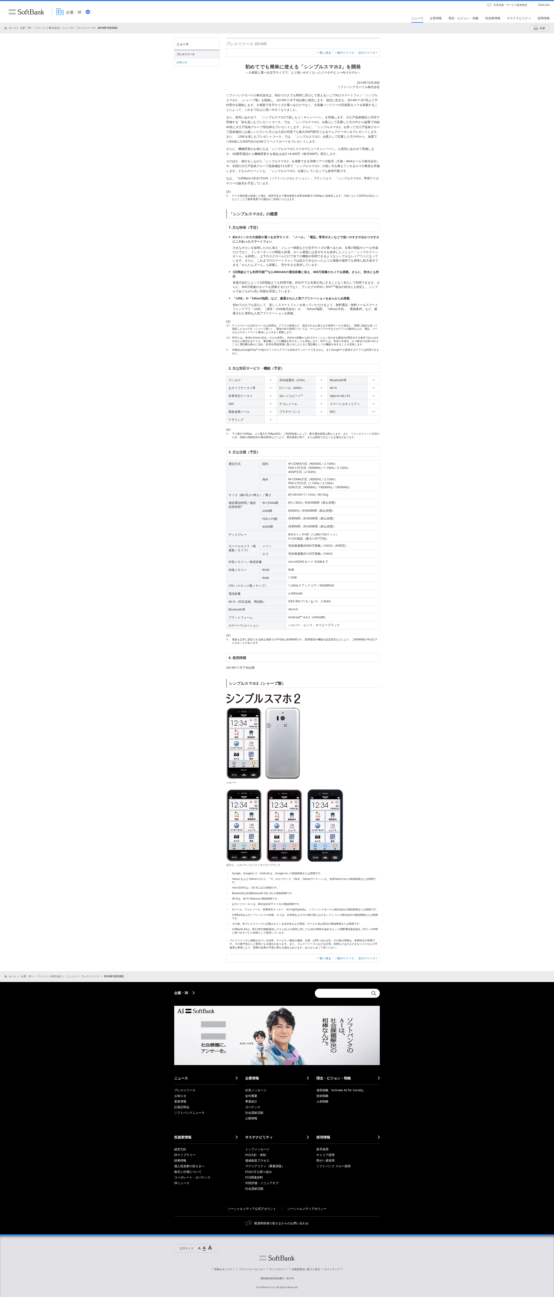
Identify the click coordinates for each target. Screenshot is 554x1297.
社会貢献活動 (254, 1113)
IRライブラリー (184, 1155)
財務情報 (180, 1160)
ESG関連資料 (254, 1177)
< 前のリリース (344, 53)
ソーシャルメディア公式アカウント (252, 1209)
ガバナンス (252, 1107)
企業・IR (25, 28)
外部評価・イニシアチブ (262, 1183)
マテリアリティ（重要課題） (265, 1166)
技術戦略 (322, 1096)
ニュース (68, 28)
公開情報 (251, 1118)
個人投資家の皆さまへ (189, 1166)
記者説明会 (181, 1107)
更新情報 (180, 1101)
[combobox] (342, 993)
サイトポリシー (278, 1269)
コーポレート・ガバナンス (192, 1177)
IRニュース (181, 1183)
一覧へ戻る (324, 53)
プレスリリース (85, 28)
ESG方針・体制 (255, 1155)
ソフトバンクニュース (189, 1113)
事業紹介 (251, 1101)
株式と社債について (187, 1172)
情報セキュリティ (224, 1269)
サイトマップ (332, 1269)
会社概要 (251, 1096)
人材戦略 (322, 1101)
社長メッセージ (255, 1090)
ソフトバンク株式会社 (46, 28)
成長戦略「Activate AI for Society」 (341, 1090)
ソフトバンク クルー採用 (333, 1166)
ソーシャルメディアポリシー (307, 1209)
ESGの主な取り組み (258, 1172)
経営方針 (180, 1149)
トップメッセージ (257, 1149)
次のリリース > (367, 53)
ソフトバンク (277, 1258)
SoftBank (26, 12)
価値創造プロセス (257, 1160)
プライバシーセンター (252, 1269)
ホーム (13, 28)
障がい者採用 (325, 1160)
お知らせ (182, 62)
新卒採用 (322, 1149)
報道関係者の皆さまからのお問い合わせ (281, 1223)
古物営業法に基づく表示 (305, 1269)
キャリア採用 (325, 1155)
